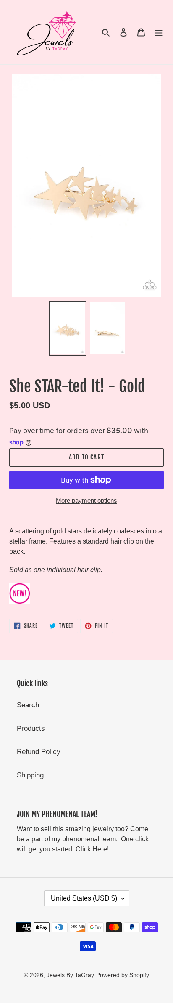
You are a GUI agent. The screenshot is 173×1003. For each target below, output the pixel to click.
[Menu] (159, 32)
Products (31, 729)
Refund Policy (38, 752)
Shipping (30, 775)
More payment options (86, 500)
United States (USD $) (84, 898)
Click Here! (92, 849)
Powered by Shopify (122, 974)
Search (28, 705)
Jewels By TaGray (70, 974)
